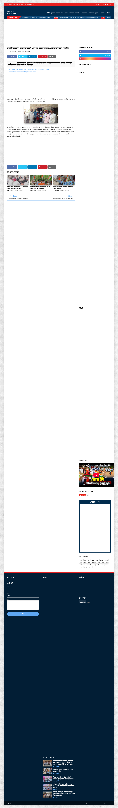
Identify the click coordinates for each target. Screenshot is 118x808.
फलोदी (85, 560)
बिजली (98, 564)
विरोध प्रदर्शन (94, 562)
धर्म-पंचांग (101, 564)
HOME (48, 13)
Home (90, 802)
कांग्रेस (103, 562)
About (22, 4)
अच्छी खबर (91, 13)
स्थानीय (97, 560)
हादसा (96, 13)
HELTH (34, 17)
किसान (89, 562)
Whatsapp (84, 802)
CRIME (101, 560)
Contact (109, 802)
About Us (97, 802)
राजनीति (77, 13)
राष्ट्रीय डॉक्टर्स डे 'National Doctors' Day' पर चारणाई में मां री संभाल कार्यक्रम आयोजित (57, 17)
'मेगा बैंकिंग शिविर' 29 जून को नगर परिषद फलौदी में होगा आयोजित (97, 17)
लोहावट (90, 567)
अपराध (66, 13)
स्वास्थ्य (58, 13)
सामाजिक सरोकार (82, 564)
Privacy (103, 802)
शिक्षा (62, 13)
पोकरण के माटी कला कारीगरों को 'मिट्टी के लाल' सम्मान (22, 72)
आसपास (103, 13)
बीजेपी (81, 562)
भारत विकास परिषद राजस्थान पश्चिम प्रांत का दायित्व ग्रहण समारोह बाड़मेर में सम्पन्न (29, 69)
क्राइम (99, 562)
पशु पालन (85, 567)
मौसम (108, 13)
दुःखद (94, 564)
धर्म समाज (71, 13)
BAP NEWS (11, 12)
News (81, 17)
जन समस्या (84, 13)
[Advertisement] (59, 31)
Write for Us (30, 4)
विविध (94, 567)
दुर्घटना (106, 564)
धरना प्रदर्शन (89, 564)
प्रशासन (53, 13)
